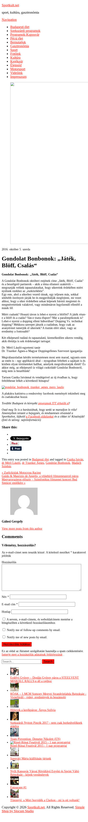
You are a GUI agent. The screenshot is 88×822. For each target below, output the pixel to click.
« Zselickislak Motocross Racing (21, 472)
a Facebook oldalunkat (40, 416)
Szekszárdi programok (25, 31)
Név (5, 596)
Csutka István (75, 459)
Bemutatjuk (18, 42)
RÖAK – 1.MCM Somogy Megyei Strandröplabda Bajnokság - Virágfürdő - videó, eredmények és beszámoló (48, 695)
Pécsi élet (16, 38)
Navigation (9, 19)
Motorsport (17, 69)
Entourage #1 (18, 787)
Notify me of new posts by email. (27, 637)
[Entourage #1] (14, 784)
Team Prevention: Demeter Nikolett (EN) (35, 739)
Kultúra (15, 57)
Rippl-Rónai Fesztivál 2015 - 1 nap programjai (38, 745)
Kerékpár (16, 61)
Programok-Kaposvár (24, 34)
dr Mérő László (11, 462)
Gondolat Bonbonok (58, 462)
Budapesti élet (19, 27)
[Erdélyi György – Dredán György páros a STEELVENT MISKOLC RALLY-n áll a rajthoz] (14, 674)
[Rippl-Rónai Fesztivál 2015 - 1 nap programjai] (40, 742)
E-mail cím (10, 604)
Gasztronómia (19, 46)
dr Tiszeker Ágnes (33, 462)
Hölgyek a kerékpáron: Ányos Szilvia (33, 710)
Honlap (6, 611)
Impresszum (18, 76)
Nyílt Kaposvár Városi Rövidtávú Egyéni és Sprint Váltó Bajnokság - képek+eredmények (44, 773)
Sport (14, 50)
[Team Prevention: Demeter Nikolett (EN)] (14, 735)
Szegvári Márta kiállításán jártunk (30, 758)
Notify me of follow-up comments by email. (34, 630)
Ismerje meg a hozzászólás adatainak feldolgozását (32, 654)
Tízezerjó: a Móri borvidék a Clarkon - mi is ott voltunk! (44, 800)
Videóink (16, 73)
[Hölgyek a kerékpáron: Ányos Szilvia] (14, 706)
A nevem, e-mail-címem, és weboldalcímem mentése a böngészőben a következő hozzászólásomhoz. (37, 621)
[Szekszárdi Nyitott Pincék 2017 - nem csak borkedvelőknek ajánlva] (14, 719)
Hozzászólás (9, 562)
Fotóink (15, 54)
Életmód (16, 65)
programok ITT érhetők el (53, 403)
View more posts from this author (22, 528)
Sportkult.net (10, 5)
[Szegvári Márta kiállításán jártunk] (14, 755)
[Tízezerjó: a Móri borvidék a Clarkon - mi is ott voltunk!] (14, 796)
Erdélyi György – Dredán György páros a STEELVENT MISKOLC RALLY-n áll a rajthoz (44, 679)
